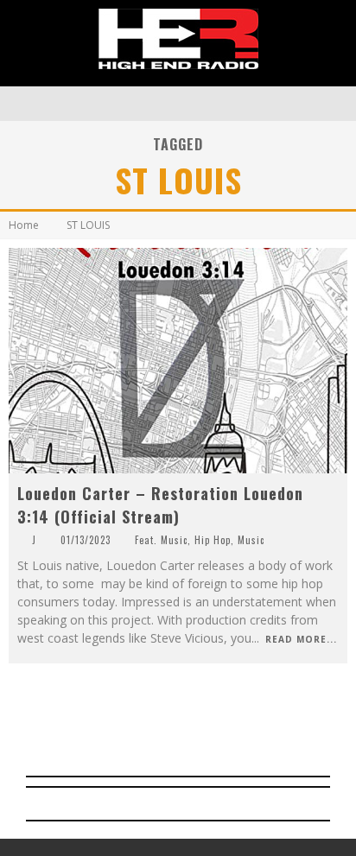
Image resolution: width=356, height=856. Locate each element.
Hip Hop (212, 540)
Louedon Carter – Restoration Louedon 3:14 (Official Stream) (160, 505)
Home (24, 225)
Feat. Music (161, 540)
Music (251, 540)
